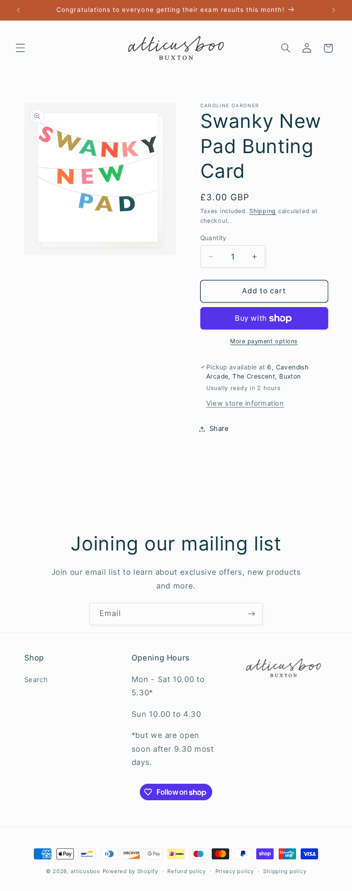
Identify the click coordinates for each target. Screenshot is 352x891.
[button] (20, 48)
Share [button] (219, 428)
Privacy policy (234, 871)
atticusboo (85, 871)
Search (36, 680)
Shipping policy (284, 871)
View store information (245, 403)
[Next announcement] (334, 10)
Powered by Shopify (130, 871)
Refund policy (186, 871)
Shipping (262, 211)
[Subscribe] (251, 614)
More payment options (264, 341)
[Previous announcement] (18, 10)
